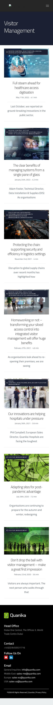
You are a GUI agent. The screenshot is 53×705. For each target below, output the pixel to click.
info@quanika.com (31, 670)
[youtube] (6, 657)
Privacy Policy (41, 692)
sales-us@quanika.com (20, 681)
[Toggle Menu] (47, 6)
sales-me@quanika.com (29, 673)
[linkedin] (11, 657)
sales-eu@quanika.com (23, 677)
